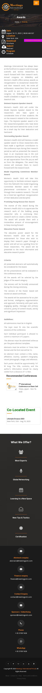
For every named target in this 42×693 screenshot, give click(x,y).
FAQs (20, 675)
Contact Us (14, 675)
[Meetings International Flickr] (34, 663)
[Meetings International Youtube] (28, 663)
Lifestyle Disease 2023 (15, 419)
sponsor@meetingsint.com (21, 615)
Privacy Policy (21, 678)
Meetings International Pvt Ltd (26, 669)
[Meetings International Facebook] (8, 663)
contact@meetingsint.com (21, 597)
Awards (24, 22)
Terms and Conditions (30, 675)
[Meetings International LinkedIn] (23, 663)
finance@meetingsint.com (21, 579)
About (7, 675)
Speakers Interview (33, 40)
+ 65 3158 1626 (21, 633)
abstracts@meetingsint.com (21, 561)
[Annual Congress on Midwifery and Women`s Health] (12, 7)
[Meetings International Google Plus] (18, 663)
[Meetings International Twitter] (13, 663)
